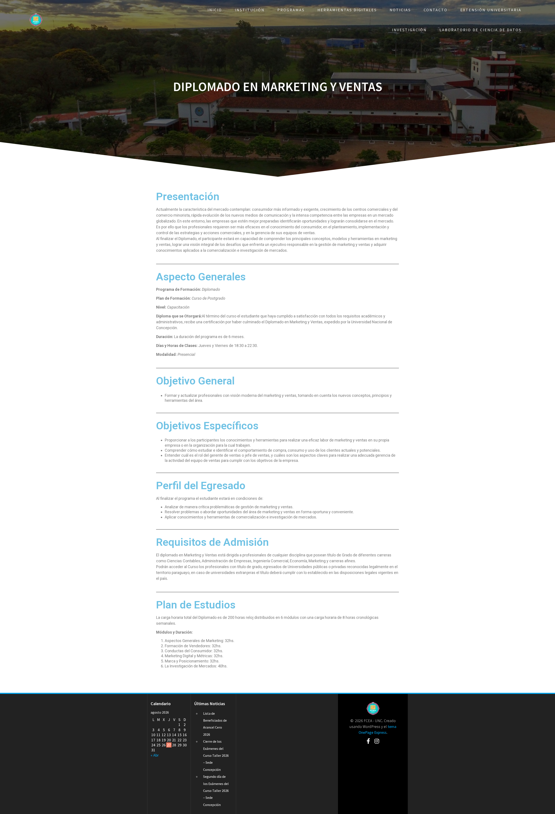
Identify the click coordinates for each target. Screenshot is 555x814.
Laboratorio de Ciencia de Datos (480, 29)
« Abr (155, 755)
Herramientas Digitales (347, 9)
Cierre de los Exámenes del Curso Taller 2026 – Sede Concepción (216, 755)
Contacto (435, 9)
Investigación (409, 29)
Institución (249, 9)
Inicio (214, 9)
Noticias (400, 9)
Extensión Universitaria (490, 9)
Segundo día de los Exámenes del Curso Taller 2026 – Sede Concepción (216, 790)
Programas (291, 9)
